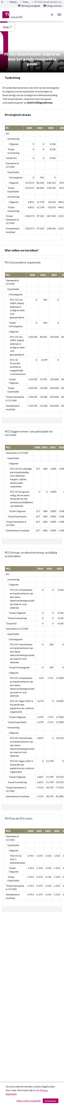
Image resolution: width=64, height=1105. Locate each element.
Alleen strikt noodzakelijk (28, 1100)
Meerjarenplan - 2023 (14, 1)
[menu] (59, 15)
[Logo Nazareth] (12, 14)
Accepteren (50, 1100)
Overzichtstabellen (27, 1)
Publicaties (3, 1)
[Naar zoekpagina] (52, 14)
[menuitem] (29, 6)
